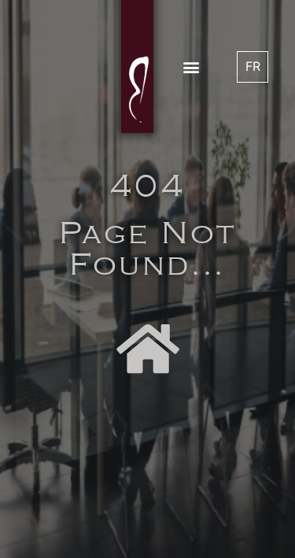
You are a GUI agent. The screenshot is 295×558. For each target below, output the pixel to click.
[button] (191, 66)
